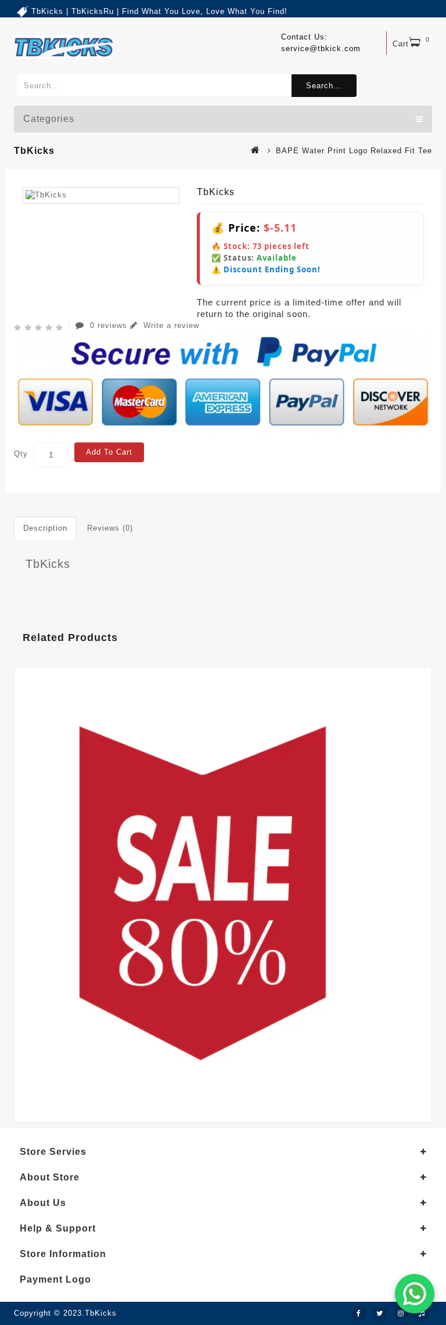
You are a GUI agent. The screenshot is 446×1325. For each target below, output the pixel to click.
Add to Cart (109, 452)
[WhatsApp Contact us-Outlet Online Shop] (414, 1293)
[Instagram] (400, 1314)
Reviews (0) (110, 528)
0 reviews (108, 325)
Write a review (170, 325)
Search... (324, 85)
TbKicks (48, 563)
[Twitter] (379, 1314)
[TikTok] (421, 1314)
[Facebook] (358, 1314)
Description (45, 528)
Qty (21, 453)
